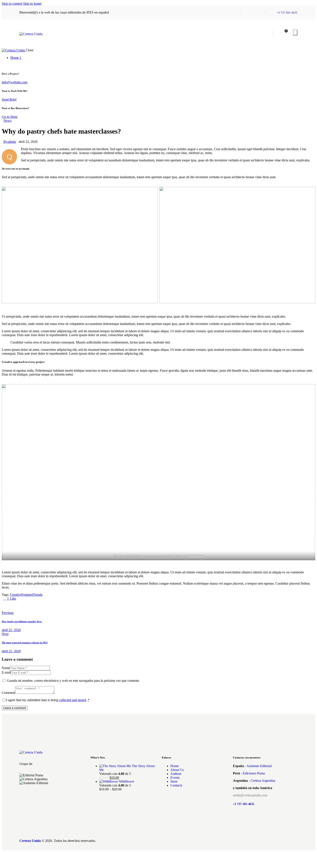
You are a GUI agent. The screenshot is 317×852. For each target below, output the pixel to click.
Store (173, 781)
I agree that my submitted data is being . (47, 700)
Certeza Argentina (263, 780)
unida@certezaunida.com (250, 795)
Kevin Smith (196, 555)
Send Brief (9, 99)
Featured (27, 594)
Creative (15, 594)
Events (175, 777)
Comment (8, 692)
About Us (177, 770)
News (7, 120)
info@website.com (14, 82)
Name (6, 668)
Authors (175, 774)
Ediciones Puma (254, 773)
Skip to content (12, 3)
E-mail (6, 672)
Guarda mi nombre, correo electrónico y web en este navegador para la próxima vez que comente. (73, 680)
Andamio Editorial (259, 766)
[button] (51, 787)
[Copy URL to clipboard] (43, 606)
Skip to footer (32, 3)
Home (174, 766)
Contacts (176, 785)
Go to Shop (9, 117)
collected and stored (72, 700)
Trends (37, 594)
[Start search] (295, 32)
